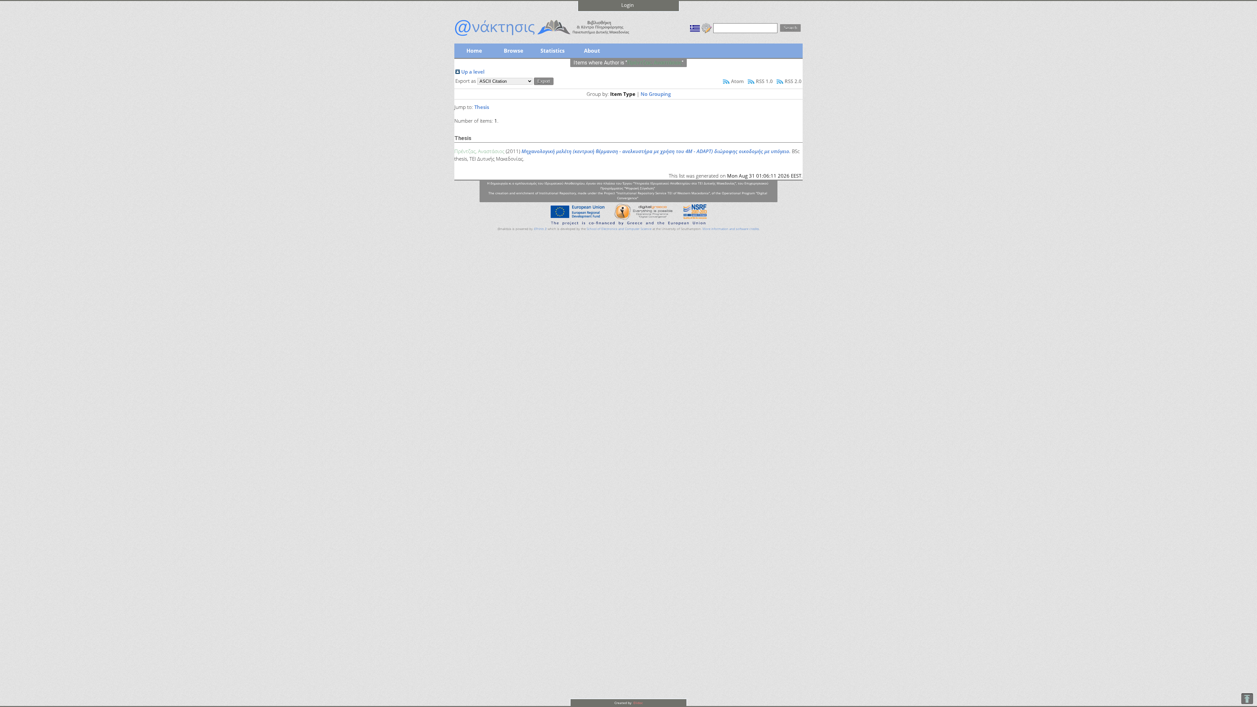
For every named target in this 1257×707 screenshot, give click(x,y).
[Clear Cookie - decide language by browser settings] (706, 27)
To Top (1247, 698)
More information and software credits (730, 229)
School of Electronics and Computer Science (619, 229)
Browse (513, 50)
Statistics (552, 50)
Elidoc (637, 702)
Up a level (472, 71)
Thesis (481, 107)
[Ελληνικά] (695, 27)
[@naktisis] (552, 36)
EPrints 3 (540, 229)
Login (627, 5)
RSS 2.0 (793, 81)
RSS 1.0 (764, 81)
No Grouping (656, 94)
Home (474, 50)
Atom (737, 81)
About (592, 50)
